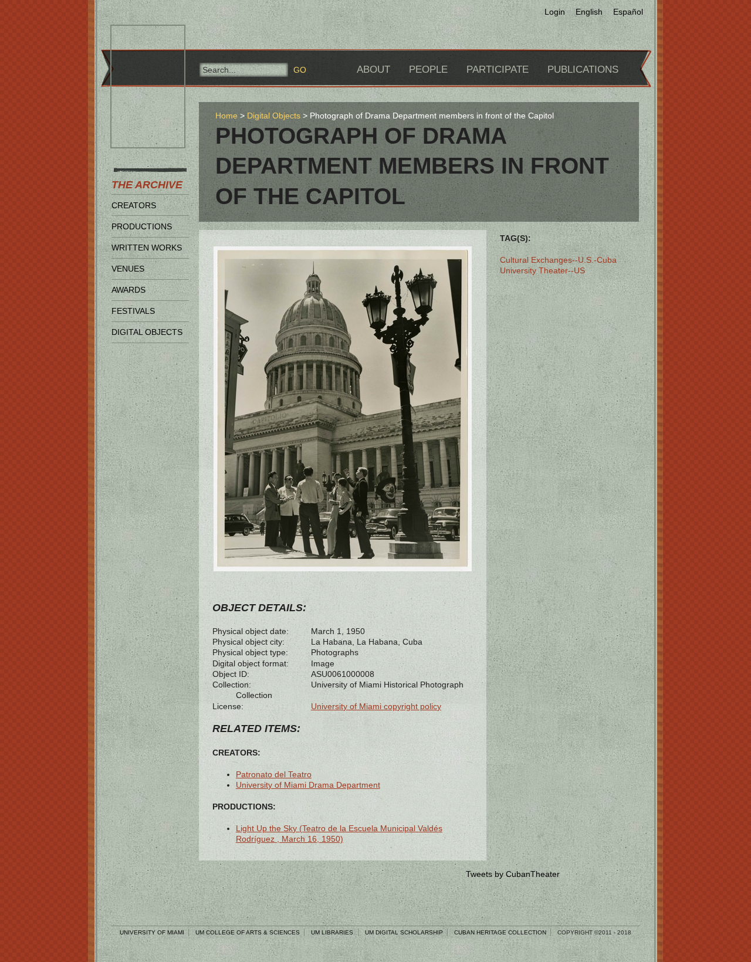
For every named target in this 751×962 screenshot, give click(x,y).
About (373, 69)
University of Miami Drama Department (308, 785)
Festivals (133, 311)
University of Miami (152, 932)
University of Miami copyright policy (376, 706)
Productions (141, 226)
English (589, 11)
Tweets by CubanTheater (513, 874)
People (428, 69)
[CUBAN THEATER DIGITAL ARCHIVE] (137, 38)
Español (628, 11)
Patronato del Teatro (274, 774)
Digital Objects (146, 332)
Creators (133, 205)
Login (554, 11)
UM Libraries (332, 932)
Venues (127, 268)
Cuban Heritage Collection (500, 932)
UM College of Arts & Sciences (247, 932)
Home (226, 115)
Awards (128, 289)
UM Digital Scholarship (404, 932)
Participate (497, 69)
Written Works (146, 247)
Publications (582, 69)
